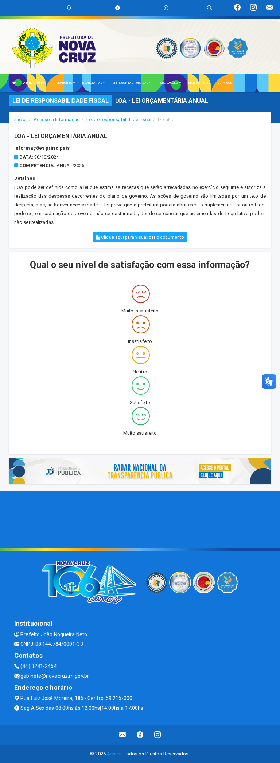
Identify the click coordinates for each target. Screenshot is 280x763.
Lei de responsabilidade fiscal (118, 119)
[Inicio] (14, 83)
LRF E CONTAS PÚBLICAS (130, 82)
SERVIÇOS (224, 82)
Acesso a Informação (57, 119)
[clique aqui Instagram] (157, 734)
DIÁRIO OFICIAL (199, 82)
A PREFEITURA (33, 82)
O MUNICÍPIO (63, 82)
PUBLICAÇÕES (168, 82)
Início (20, 119)
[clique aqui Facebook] (140, 734)
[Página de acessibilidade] (166, 8)
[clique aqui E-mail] (122, 734)
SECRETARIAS (92, 82)
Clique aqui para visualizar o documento (142, 237)
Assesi (114, 753)
